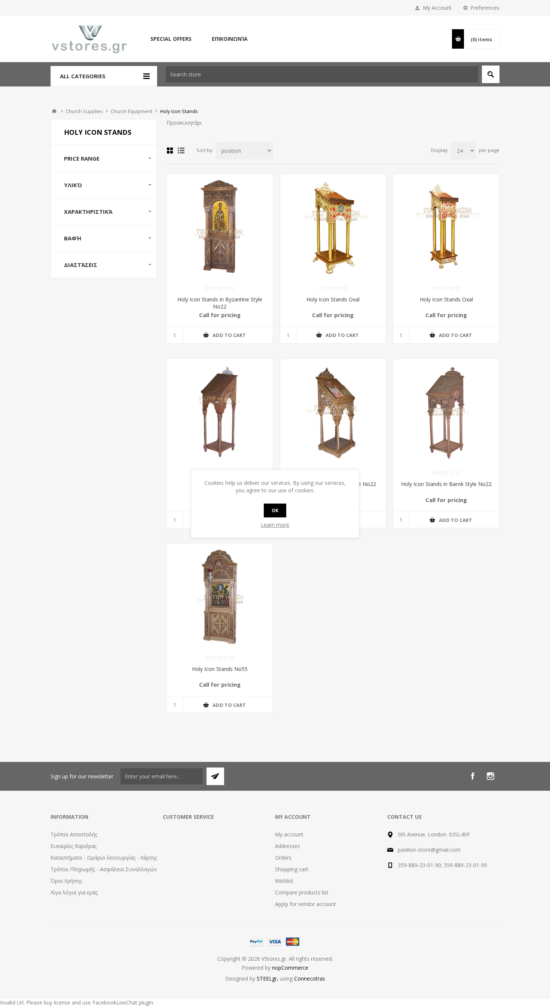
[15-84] (333, 227)
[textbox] (322, 74)
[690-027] (446, 412)
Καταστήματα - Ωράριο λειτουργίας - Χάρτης (104, 857)
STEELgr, (268, 978)
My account (289, 834)
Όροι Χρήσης (66, 880)
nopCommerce (290, 967)
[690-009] (333, 412)
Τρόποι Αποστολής (74, 834)
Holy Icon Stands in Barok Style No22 (446, 483)
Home (54, 111)
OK (275, 510)
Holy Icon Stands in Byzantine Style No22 (219, 303)
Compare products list (302, 892)
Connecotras (309, 978)
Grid (169, 151)
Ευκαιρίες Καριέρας (74, 846)
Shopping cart (291, 869)
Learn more (275, 524)
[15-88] (446, 227)
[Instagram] (490, 776)
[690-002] (220, 227)
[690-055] (220, 597)
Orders (283, 857)
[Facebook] (473, 776)
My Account (437, 7)
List (181, 151)
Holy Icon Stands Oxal (333, 299)
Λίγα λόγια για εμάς (74, 892)
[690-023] (220, 412)
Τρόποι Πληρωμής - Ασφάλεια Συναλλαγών (104, 869)
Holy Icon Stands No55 (220, 668)
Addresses (287, 846)
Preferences (484, 7)
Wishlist (284, 880)
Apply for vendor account (305, 904)
